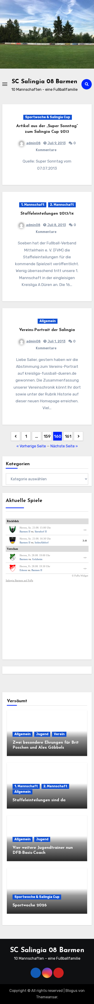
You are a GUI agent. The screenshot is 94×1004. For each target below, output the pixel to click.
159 (47, 436)
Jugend (42, 734)
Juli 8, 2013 (56, 225)
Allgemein (47, 321)
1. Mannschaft (32, 205)
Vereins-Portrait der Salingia (47, 330)
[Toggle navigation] (4, 84)
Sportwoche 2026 (30, 905)
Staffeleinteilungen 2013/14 (47, 214)
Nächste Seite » (64, 446)
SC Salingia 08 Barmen (44, 82)
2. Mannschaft (62, 205)
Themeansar (46, 997)
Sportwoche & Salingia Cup (47, 117)
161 (68, 436)
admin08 (33, 143)
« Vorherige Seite (31, 446)
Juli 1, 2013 (56, 341)
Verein (59, 734)
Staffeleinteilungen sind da (39, 800)
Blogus (71, 990)
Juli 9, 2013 (56, 143)
